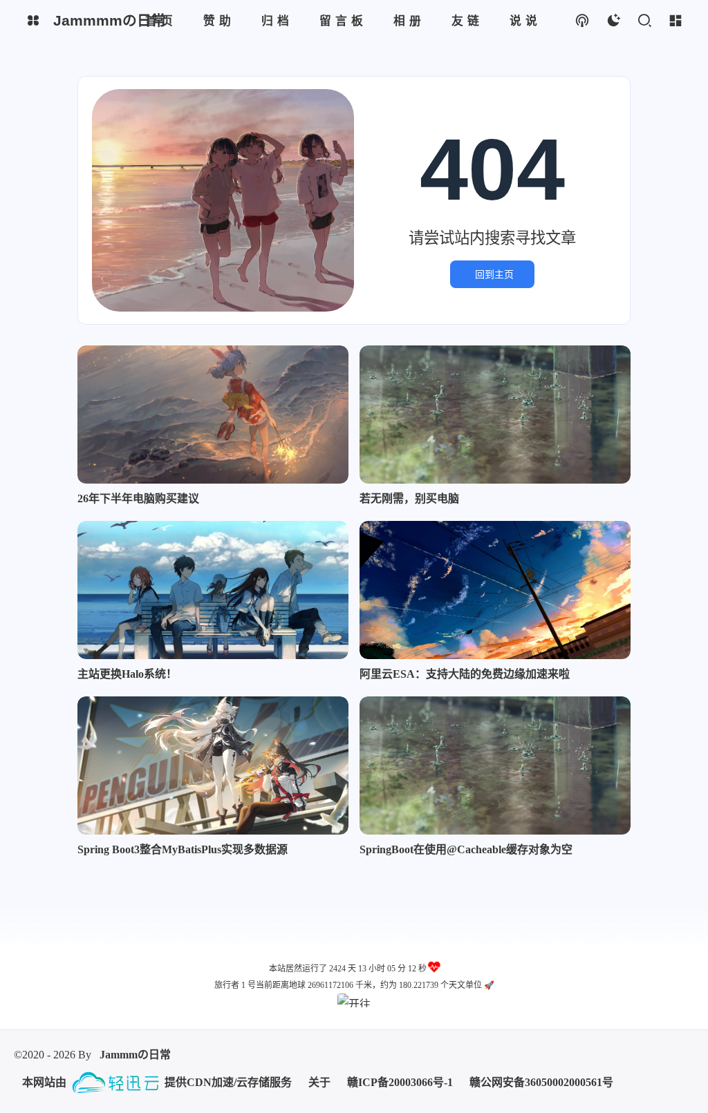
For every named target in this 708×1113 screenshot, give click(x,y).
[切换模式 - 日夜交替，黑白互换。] (613, 21)
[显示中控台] (675, 21)
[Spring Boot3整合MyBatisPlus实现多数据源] (212, 765)
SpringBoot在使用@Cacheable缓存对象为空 (466, 849)
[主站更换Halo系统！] (212, 590)
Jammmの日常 (135, 1054)
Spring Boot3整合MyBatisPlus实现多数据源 (182, 849)
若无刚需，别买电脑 (409, 498)
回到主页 (494, 274)
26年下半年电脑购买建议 (138, 498)
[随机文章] (582, 21)
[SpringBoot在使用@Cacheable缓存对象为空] (495, 765)
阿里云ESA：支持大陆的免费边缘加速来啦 (465, 674)
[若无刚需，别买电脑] (495, 414)
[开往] (354, 1000)
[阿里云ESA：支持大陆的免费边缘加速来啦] (495, 590)
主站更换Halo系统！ (127, 674)
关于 (319, 1082)
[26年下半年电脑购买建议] (212, 414)
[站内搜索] (644, 21)
